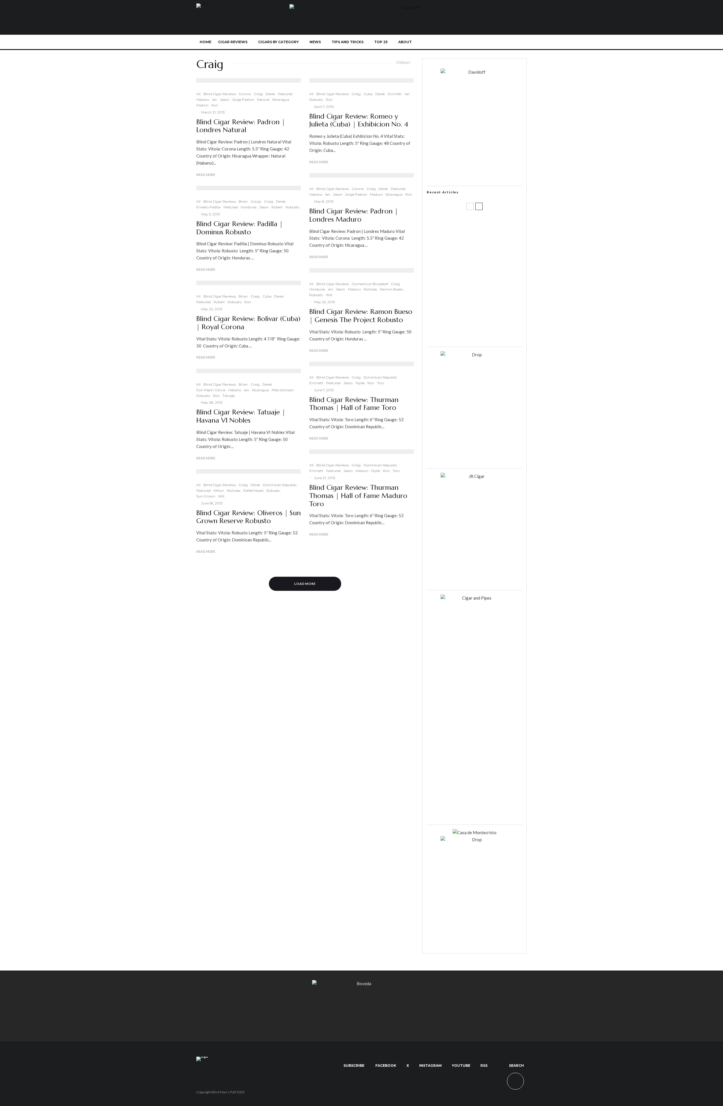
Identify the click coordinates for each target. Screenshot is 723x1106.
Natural (263, 99)
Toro (380, 383)
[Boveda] (361, 983)
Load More (305, 583)
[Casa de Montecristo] (474, 832)
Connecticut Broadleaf (370, 284)
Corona (245, 94)
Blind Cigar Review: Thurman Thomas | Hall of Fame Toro (353, 404)
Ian (214, 99)
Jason (224, 99)
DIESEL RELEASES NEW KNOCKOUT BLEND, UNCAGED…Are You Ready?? (485, 279)
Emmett (395, 94)
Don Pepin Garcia (210, 390)
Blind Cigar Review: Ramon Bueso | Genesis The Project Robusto (360, 316)
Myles (360, 383)
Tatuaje (229, 396)
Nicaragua (280, 99)
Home (205, 42)
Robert (277, 207)
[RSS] (501, 42)
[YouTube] (492, 42)
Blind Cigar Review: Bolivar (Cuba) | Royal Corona (248, 323)
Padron (202, 105)
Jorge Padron (243, 99)
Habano (202, 99)
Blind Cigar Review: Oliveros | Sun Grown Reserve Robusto (248, 517)
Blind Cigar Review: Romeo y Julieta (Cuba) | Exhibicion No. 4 (358, 120)
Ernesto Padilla (208, 207)
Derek (270, 94)
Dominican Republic (280, 485)
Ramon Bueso (391, 289)
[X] (473, 42)
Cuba (266, 296)
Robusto (292, 207)
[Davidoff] (408, 7)
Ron (214, 105)
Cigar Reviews (232, 42)
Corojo (256, 201)
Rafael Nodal (253, 490)
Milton (219, 490)
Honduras (248, 207)
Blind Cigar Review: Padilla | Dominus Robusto (239, 228)
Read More (205, 175)
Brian (243, 201)
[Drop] (474, 354)
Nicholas (233, 490)
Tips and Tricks (347, 42)
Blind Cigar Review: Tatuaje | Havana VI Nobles (240, 416)
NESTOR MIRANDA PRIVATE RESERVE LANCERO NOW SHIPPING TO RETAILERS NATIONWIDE (486, 225)
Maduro (376, 194)
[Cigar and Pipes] (474, 597)
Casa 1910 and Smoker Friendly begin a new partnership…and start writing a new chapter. (484, 252)
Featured (285, 94)
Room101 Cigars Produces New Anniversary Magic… (481, 306)
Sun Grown (205, 496)
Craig (258, 94)
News (315, 42)
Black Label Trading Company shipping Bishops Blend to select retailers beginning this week (481, 333)
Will (221, 496)
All (198, 94)
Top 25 (380, 42)
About (405, 42)
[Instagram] (482, 42)
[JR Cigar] (474, 476)
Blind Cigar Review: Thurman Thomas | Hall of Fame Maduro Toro (358, 496)
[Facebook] (464, 42)
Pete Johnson (283, 390)
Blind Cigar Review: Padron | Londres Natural (240, 126)
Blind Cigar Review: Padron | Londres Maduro (353, 215)
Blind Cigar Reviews (219, 94)
